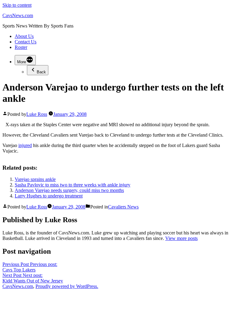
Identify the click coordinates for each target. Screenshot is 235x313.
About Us (24, 36)
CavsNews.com (17, 15)
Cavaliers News (123, 206)
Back (41, 72)
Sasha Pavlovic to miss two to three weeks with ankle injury (72, 184)
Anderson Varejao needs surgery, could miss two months (69, 190)
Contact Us (25, 41)
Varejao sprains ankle (35, 179)
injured (25, 145)
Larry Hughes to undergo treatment (49, 195)
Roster (21, 47)
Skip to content (17, 5)
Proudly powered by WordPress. (66, 286)
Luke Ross (36, 114)
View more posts (181, 238)
